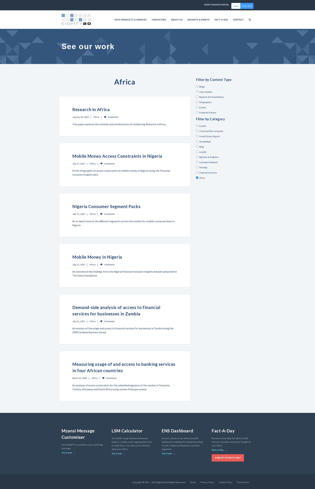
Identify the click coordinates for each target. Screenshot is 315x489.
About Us (177, 19)
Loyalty (202, 151)
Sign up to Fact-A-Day (228, 457)
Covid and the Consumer (211, 131)
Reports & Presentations (211, 97)
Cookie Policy (225, 482)
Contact (238, 19)
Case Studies (205, 91)
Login (236, 5)
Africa (96, 117)
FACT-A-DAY (221, 19)
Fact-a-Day (218, 449)
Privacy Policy (207, 482)
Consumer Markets (208, 162)
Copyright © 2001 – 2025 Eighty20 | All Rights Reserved (158, 482)
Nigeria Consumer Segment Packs (106, 206)
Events (202, 107)
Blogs (202, 86)
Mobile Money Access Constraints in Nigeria (117, 156)
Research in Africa (91, 109)
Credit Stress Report (209, 136)
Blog (201, 146)
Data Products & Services (131, 19)
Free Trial (247, 5)
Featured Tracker (207, 112)
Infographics (205, 102)
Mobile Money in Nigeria (97, 257)
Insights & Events (199, 19)
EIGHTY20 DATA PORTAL (216, 4)
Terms (193, 482)
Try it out (67, 452)
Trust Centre (243, 482)
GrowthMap (205, 141)
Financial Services (208, 172)
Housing (203, 167)
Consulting (159, 19)
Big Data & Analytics (209, 157)
